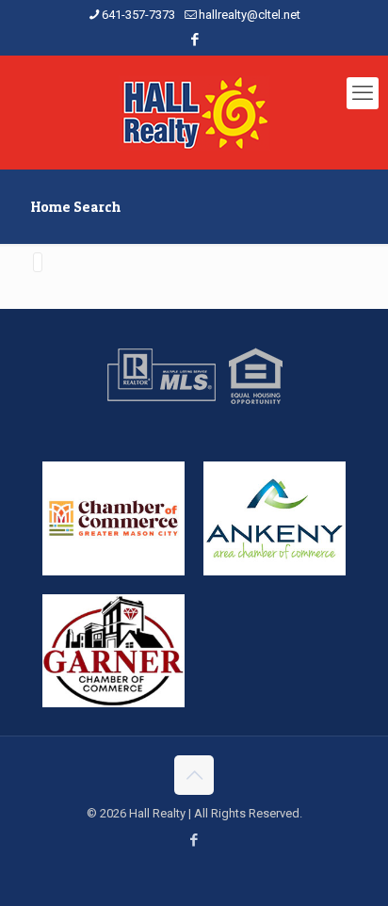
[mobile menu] (363, 93)
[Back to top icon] (194, 775)
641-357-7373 (138, 15)
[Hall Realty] (194, 112)
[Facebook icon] (194, 39)
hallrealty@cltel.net (249, 15)
